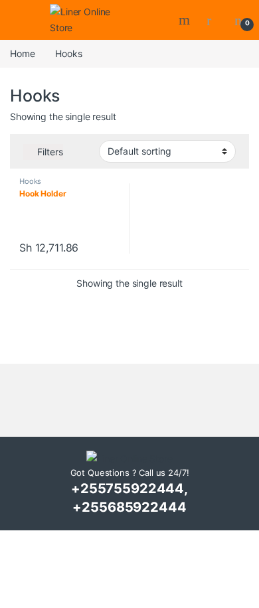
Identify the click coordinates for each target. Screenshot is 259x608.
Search (186, 20)
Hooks (30, 181)
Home (22, 53)
